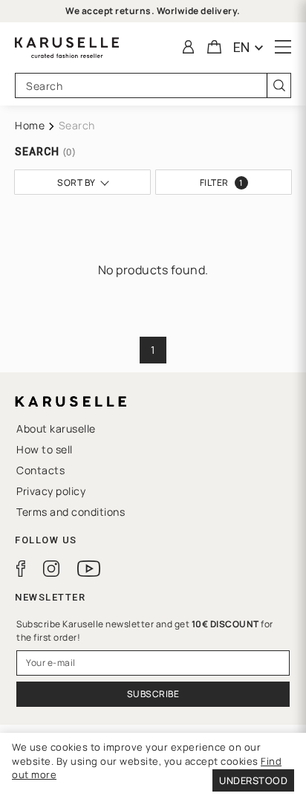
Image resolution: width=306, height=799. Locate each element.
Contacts (40, 470)
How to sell (44, 449)
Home (30, 125)
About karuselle (56, 428)
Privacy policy (50, 491)
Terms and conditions (70, 512)
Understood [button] (253, 780)
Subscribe (153, 694)
